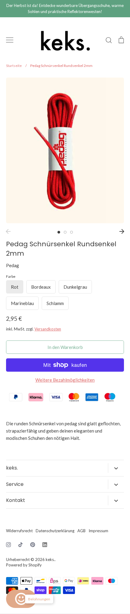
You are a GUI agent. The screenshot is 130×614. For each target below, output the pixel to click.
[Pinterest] (33, 545)
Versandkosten (47, 329)
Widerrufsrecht (19, 530)
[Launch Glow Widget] (21, 599)
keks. (50, 559)
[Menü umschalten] (9, 40)
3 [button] (71, 232)
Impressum (98, 530)
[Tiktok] (21, 545)
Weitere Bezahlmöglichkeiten (65, 380)
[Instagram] (8, 545)
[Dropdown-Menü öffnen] (116, 468)
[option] (65, 150)
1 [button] (58, 232)
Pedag (12, 265)
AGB (81, 530)
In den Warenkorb (65, 347)
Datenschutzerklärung (55, 530)
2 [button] (65, 232)
